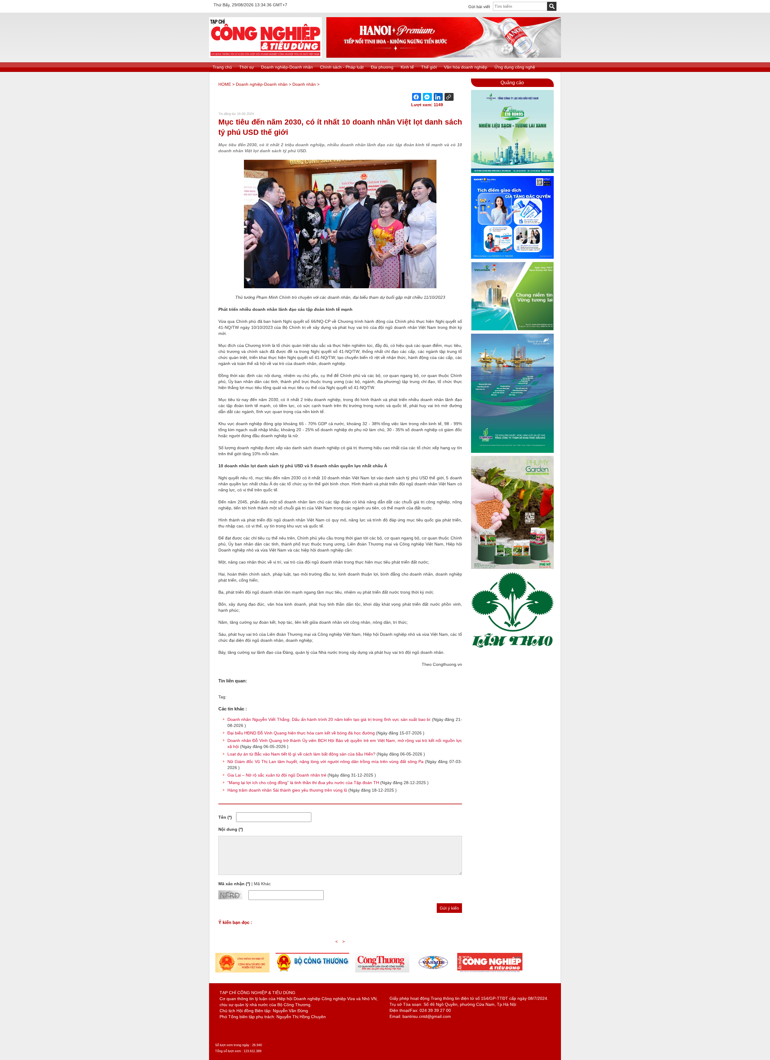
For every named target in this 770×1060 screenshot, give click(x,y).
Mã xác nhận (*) (234, 883)
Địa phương (382, 67)
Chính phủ (246, 321)
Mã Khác (262, 883)
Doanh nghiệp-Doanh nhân (287, 67)
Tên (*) (225, 817)
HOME (224, 84)
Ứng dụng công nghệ (514, 67)
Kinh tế (407, 67)
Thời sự (246, 67)
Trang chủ (222, 67)
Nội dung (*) (230, 829)
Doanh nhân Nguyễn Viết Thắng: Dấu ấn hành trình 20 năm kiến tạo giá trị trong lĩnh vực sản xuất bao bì (328, 719)
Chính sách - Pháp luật (342, 67)
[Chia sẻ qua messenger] (427, 97)
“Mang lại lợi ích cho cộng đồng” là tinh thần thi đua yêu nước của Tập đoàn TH (303, 782)
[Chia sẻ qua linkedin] (438, 97)
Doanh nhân (304, 84)
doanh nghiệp (327, 399)
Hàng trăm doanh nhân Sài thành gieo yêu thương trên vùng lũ (287, 790)
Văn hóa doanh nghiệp (465, 67)
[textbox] (520, 6)
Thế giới (429, 67)
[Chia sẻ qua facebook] (416, 97)
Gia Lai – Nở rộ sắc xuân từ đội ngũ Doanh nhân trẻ (276, 775)
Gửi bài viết (479, 6)
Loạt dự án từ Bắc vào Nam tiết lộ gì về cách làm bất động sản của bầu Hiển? (301, 754)
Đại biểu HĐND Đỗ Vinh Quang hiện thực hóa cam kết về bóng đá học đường (301, 733)
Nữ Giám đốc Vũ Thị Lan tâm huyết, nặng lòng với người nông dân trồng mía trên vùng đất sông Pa (325, 761)
